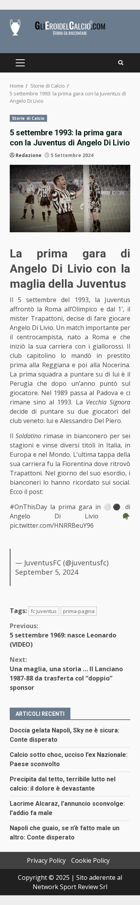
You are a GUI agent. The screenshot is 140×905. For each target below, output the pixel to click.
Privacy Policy (46, 860)
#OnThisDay (28, 507)
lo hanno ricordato (71, 482)
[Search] (120, 62)
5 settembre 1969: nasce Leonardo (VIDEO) (63, 635)
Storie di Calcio (28, 118)
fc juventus (44, 611)
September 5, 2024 (46, 572)
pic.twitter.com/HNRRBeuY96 (52, 525)
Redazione (29, 155)
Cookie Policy (90, 860)
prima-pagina (78, 611)
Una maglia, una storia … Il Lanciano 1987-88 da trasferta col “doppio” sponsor (66, 673)
